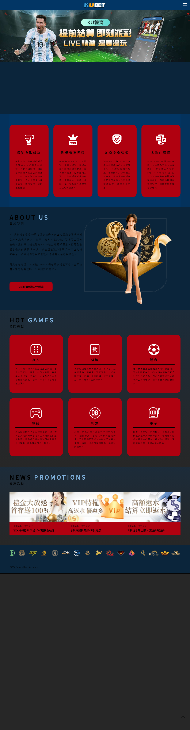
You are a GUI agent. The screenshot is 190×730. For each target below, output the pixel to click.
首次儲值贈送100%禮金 (33, 286)
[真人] (36, 363)
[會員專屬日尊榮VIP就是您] (95, 514)
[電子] (153, 426)
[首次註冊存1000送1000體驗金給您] (38, 514)
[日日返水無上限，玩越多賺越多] (152, 514)
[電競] (36, 426)
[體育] (153, 363)
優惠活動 (20, 525)
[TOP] (183, 717)
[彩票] (95, 426)
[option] (95, 36)
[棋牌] (95, 363)
